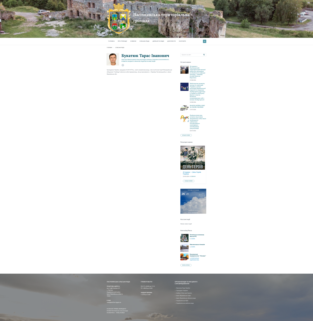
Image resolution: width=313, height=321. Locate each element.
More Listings (186, 265)
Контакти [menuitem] (182, 41)
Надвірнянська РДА (182, 300)
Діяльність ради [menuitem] (158, 41)
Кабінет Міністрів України (184, 293)
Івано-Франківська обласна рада (186, 298)
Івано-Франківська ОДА (183, 295)
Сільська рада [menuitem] (144, 41)
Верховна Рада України (183, 288)
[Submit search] (204, 55)
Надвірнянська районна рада (185, 303)
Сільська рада (119, 47)
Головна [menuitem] (111, 41)
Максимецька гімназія (197, 244)
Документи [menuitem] (171, 41)
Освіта (193, 238)
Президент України (182, 290)
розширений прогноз (193, 210)
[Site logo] (119, 33)
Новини (193, 176)
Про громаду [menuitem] (122, 41)
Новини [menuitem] (133, 41)
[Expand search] (204, 41)
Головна (109, 47)
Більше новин (186, 135)
